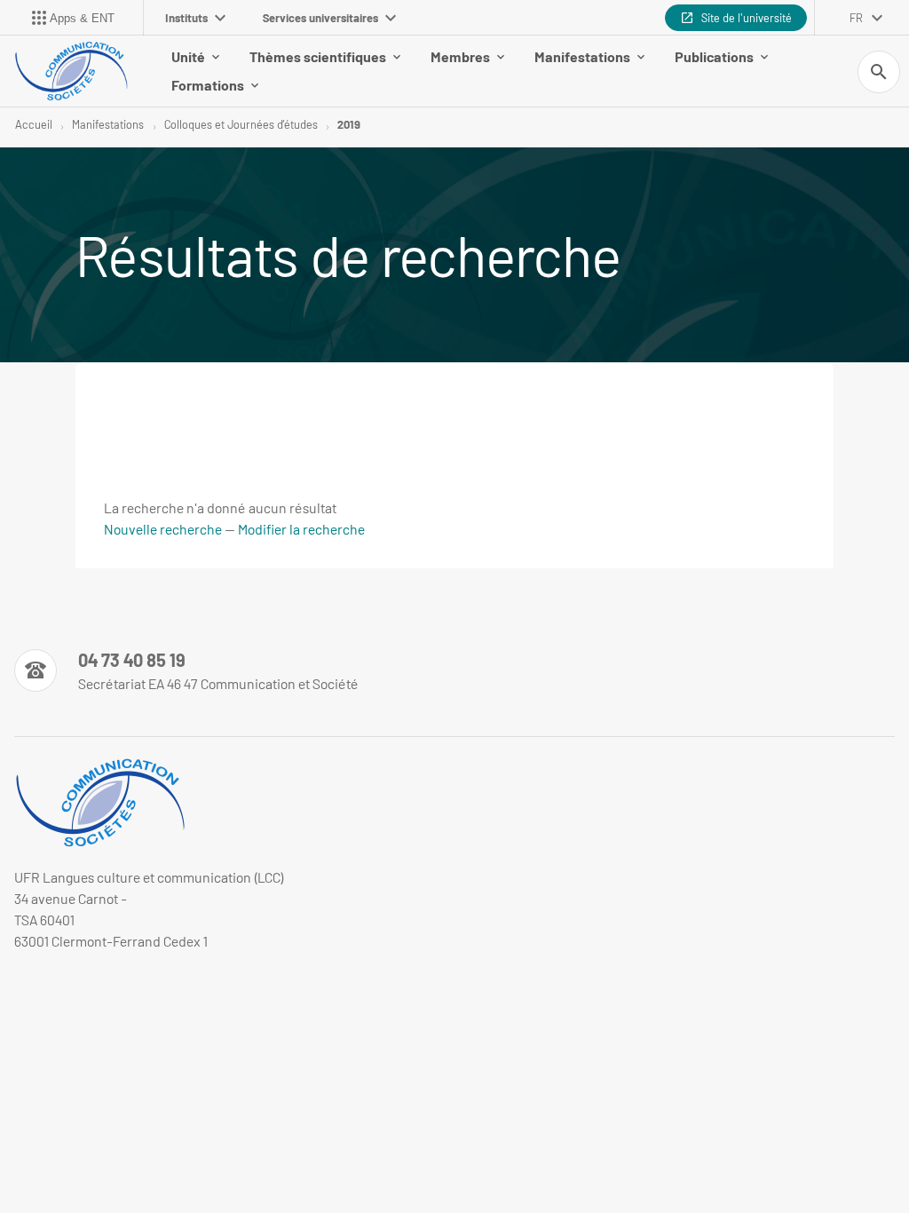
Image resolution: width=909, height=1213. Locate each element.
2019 (348, 124)
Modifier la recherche (301, 528)
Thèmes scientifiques (317, 56)
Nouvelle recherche (163, 528)
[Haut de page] (25, 995)
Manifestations (582, 56)
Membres (460, 56)
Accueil (33, 124)
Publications (714, 56)
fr (856, 18)
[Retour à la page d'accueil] (71, 71)
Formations (207, 84)
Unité (188, 56)
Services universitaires (320, 18)
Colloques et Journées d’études (241, 124)
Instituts (186, 18)
